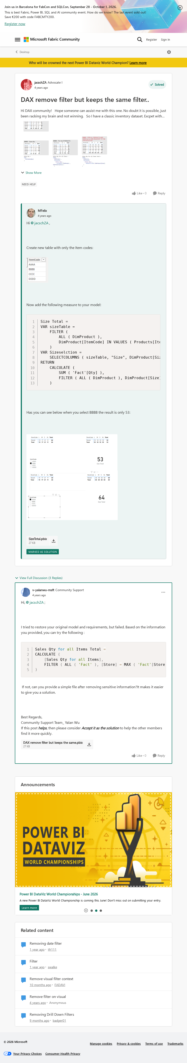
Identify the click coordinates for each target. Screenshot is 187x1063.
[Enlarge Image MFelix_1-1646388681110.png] (71, 452)
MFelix (42, 210)
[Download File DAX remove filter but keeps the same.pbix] (89, 744)
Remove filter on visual (48, 996)
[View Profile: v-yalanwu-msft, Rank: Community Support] (25, 592)
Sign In (165, 39)
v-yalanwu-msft (43, 590)
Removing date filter (46, 943)
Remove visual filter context (51, 978)
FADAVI (60, 985)
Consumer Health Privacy (62, 1053)
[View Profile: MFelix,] (31, 213)
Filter (34, 961)
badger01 (59, 1020)
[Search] (140, 39)
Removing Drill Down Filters (52, 1014)
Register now (15, 23)
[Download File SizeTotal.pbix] (53, 540)
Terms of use (154, 1043)
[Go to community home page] (52, 39)
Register (151, 39)
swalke (52, 967)
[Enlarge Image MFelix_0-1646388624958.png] (37, 270)
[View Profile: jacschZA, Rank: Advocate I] (26, 84)
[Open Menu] (169, 52)
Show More (34, 172)
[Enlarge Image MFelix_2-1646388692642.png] (72, 495)
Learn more (138, 62)
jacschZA (40, 82)
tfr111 (52, 949)
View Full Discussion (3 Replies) (41, 578)
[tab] (91, 910)
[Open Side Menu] (18, 39)
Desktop (24, 52)
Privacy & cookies (129, 1043)
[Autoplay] (86, 910)
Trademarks (175, 1043)
